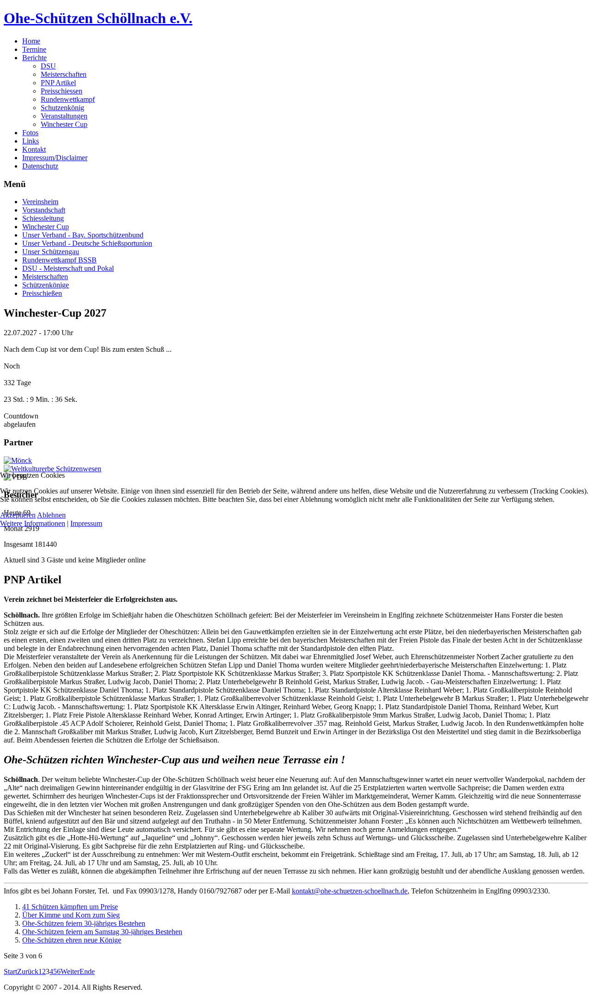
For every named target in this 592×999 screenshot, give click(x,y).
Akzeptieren (18, 515)
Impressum (86, 523)
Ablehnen (51, 515)
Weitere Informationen (32, 523)
